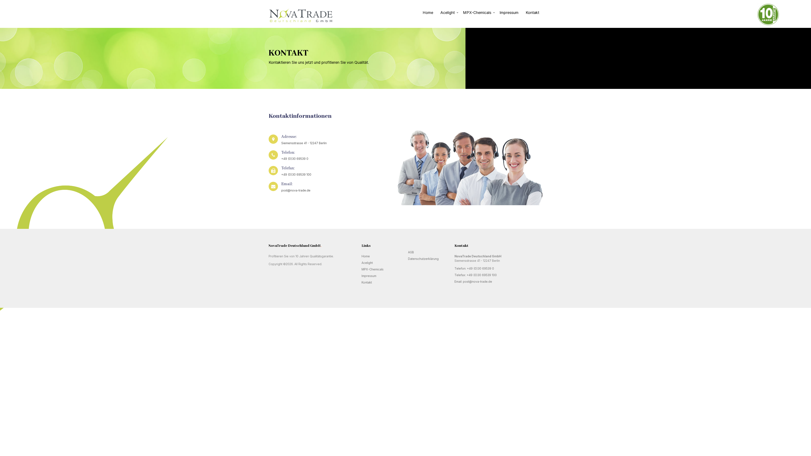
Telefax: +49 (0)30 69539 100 (475, 275)
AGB (411, 252)
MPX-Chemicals (477, 12)
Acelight (447, 12)
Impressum (508, 12)
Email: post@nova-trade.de (473, 281)
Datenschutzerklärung (423, 259)
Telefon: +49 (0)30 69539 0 (474, 268)
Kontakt (532, 12)
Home (428, 12)
